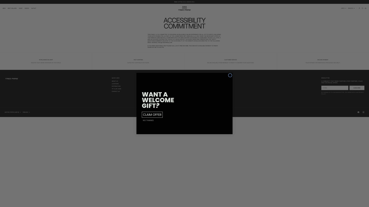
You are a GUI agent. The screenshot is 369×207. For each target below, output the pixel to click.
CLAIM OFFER (152, 115)
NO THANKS (148, 120)
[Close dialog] (230, 75)
